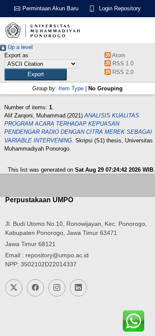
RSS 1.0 (122, 63)
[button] (35, 74)
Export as (16, 55)
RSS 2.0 (122, 72)
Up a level (19, 47)
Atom (118, 55)
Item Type (71, 88)
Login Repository (120, 8)
